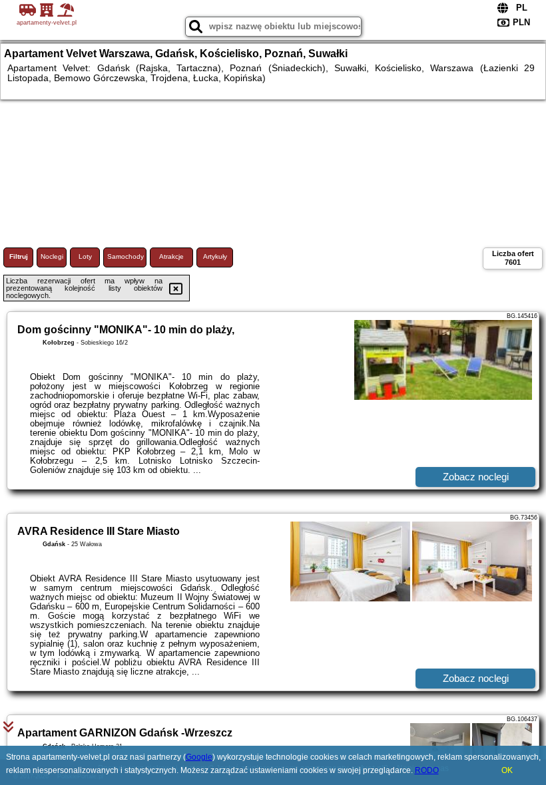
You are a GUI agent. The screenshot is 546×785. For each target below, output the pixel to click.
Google (199, 757)
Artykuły (215, 256)
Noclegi (52, 256)
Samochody (125, 256)
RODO (427, 770)
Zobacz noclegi (476, 476)
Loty (85, 256)
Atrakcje (171, 256)
